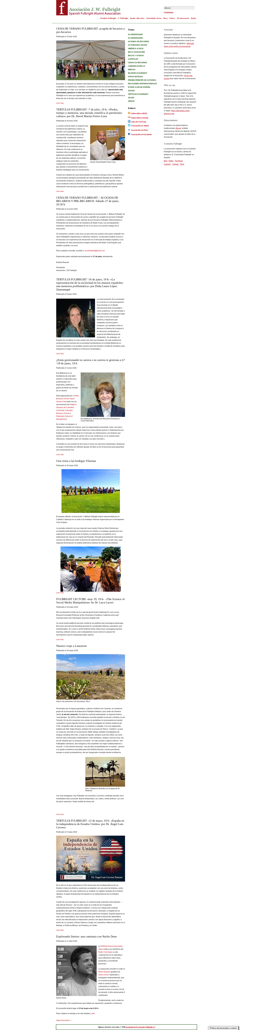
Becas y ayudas (136, 56)
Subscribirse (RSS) (139, 113)
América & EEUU (135, 49)
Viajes (131, 98)
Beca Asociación (136, 52)
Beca (166, 18)
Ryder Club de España (139, 87)
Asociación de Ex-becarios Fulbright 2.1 (140, 1027)
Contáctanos (168, 12)
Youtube (175, 164)
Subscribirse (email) (139, 118)
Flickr (182, 164)
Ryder (193, 18)
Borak (178, 128)
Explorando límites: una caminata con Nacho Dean (86, 936)
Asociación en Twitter (140, 126)
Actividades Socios (154, 18)
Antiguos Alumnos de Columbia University (66, 407)
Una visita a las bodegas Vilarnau (76, 460)
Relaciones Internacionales (142, 84)
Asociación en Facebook (141, 135)
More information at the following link (177, 112)
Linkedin (167, 164)
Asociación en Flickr (139, 130)
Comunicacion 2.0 (136, 66)
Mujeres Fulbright (137, 73)
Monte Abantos (104, 972)
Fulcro (172, 18)
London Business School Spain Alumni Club (67, 399)
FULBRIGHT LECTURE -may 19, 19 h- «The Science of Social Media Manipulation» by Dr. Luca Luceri (90, 600)
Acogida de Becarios (138, 42)
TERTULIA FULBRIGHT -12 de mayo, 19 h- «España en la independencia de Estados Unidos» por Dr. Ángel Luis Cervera (90, 824)
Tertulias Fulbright (108, 18)
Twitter (170, 161)
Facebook (179, 161)
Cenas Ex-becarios (137, 63)
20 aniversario (183, 18)
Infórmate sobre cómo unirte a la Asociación (179, 44)
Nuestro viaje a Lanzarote (71, 645)
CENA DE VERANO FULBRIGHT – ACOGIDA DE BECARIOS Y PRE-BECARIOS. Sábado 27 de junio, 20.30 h (87, 201)
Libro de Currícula (138, 122)
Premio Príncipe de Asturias (142, 80)
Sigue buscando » (63, 1020)
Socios (131, 91)
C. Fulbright (123, 18)
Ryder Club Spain (105, 952)
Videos (131, 101)
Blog (165, 161)
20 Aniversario (135, 34)
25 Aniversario (135, 38)
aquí (93, 1013)
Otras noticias (135, 77)
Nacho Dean (103, 975)
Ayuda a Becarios (137, 18)
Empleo (131, 70)
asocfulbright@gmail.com (95, 251)
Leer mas (60, 103)
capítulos (133, 59)
